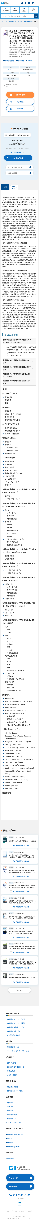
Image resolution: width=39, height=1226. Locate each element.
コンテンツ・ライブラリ (14, 1122)
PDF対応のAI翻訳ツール (15, 1067)
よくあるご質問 (12, 1075)
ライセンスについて (16, 152)
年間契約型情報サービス (15, 1027)
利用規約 (30, 1211)
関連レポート (13, 187)
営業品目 (10, 1107)
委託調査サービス (13, 1047)
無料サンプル (11, 1063)
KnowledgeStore (13, 1146)
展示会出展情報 (12, 1087)
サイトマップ (10, 1211)
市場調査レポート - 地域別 (16, 1023)
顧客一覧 (10, 1111)
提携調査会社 (12, 1115)
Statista (10, 1138)
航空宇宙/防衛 (28, 22)
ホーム (5, 22)
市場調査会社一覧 (13, 1031)
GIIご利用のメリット (13, 1035)
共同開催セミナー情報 (15, 1091)
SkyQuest (11, 70)
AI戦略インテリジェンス (15, 1134)
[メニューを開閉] (36, 3)
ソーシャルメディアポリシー (19, 1216)
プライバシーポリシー (20, 1211)
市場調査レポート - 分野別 (16, 1019)
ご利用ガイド (10, 1057)
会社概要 (10, 1103)
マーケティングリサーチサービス (18, 1051)
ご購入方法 (11, 1071)
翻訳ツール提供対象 (12, 86)
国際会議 (10, 1158)
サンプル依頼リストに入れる (21, 846)
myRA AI (10, 1142)
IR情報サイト (11, 1119)
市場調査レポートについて (16, 22)
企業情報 (9, 1097)
